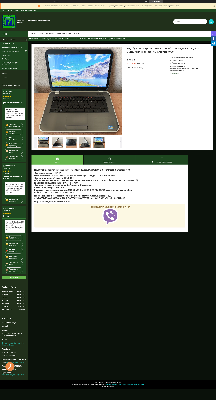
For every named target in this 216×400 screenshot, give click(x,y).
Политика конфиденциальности (133, 384)
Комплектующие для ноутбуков (10, 63)
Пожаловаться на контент (113, 384)
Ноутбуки (50, 39)
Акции (4, 74)
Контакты (50, 34)
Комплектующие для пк (11, 51)
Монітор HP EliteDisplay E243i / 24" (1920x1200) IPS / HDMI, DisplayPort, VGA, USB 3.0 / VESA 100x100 (14, 188)
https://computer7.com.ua (15, 363)
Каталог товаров (38, 39)
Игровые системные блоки (12, 47)
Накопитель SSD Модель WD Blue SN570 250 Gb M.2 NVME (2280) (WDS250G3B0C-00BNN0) (14, 113)
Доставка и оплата (64, 34)
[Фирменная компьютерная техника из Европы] (9, 21)
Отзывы (77, 34)
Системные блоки (8, 43)
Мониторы (6, 55)
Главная (33, 34)
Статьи (4, 77)
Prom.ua (118, 382)
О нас (41, 34)
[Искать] (204, 21)
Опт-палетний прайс (9, 68)
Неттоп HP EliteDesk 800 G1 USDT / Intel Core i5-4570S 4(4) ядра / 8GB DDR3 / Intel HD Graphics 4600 (15, 226)
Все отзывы (14, 277)
